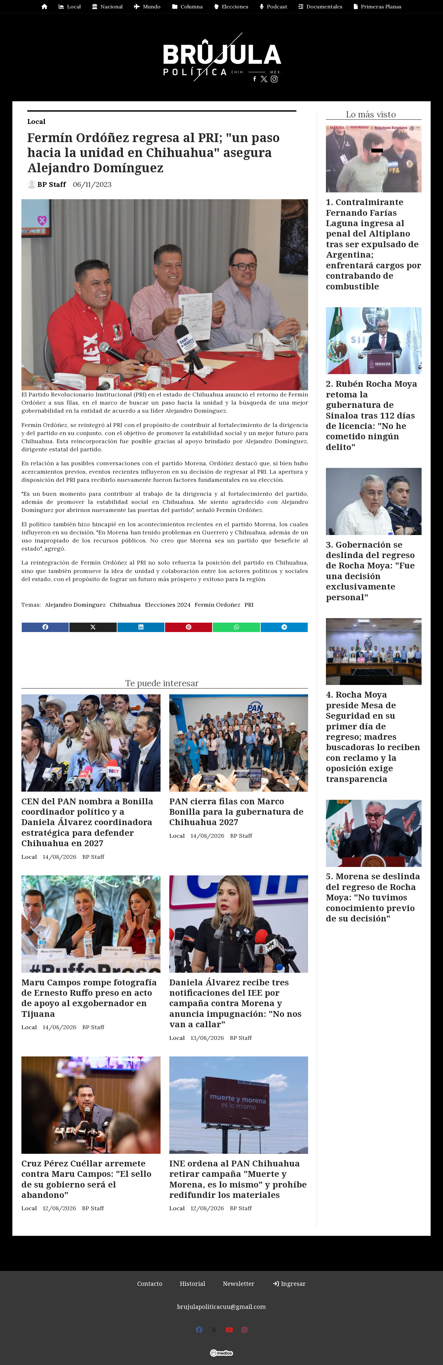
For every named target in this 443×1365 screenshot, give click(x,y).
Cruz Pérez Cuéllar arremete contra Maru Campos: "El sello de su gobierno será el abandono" (86, 1178)
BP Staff (51, 184)
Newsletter (239, 1283)
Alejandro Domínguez (75, 604)
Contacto (149, 1283)
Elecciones (235, 6)
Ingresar (293, 1283)
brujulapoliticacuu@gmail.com (221, 1306)
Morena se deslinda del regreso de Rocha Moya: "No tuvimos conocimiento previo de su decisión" (373, 897)
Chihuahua (125, 604)
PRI (249, 604)
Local (74, 6)
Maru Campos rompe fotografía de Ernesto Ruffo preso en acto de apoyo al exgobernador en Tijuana (89, 997)
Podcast (277, 6)
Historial (192, 1283)
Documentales (324, 6)
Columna (192, 6)
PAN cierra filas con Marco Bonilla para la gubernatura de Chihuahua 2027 (236, 811)
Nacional (112, 6)
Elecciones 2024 (168, 604)
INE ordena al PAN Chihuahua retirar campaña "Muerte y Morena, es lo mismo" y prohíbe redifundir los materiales (238, 1178)
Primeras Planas (381, 6)
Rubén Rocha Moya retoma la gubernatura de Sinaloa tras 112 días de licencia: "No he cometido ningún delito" (371, 415)
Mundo (152, 6)
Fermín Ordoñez (217, 604)
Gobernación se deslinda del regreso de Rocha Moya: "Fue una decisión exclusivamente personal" (370, 571)
